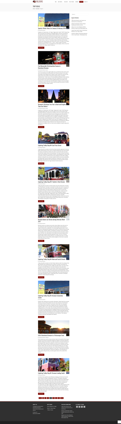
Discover (81, 1)
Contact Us (85, 1)
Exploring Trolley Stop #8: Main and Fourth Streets (51, 259)
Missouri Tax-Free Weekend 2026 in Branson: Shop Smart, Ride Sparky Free (67, 416)
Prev (40, 398)
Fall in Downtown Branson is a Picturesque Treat (51, 335)
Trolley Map (66, 1)
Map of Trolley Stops (51, 408)
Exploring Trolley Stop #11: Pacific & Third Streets (51, 182)
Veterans (47, 337)
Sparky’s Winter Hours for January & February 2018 (52, 28)
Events (47, 108)
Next (62, 398)
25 (53, 398)
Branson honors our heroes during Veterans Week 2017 (51, 220)
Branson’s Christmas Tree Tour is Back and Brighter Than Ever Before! (52, 105)
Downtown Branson (42, 30)
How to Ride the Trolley (51, 406)
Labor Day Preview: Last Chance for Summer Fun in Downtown (66, 408)
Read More (41, 47)
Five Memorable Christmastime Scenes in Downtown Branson (49, 67)
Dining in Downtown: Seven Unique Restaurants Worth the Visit (67, 412)
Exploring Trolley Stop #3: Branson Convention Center (50, 297)
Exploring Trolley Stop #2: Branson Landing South (51, 373)
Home (55, 1)
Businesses (77, 1)
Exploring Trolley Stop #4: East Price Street (49, 145)
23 (47, 398)
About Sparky (60, 1)
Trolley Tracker (71, 1)
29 (58, 398)
